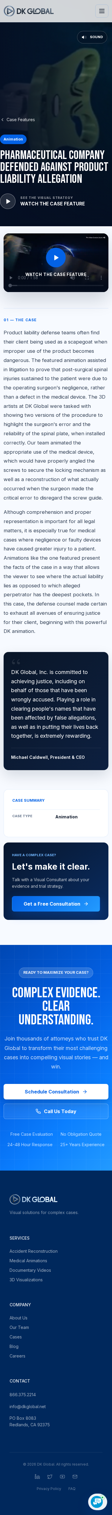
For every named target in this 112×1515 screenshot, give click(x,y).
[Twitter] (50, 1476)
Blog (14, 1346)
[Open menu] (101, 11)
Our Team (19, 1327)
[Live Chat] (97, 1502)
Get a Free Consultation (52, 904)
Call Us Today (60, 1111)
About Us (18, 1317)
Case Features (21, 119)
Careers (17, 1355)
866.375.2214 (23, 1394)
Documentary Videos (30, 1270)
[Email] (75, 1476)
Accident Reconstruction (34, 1251)
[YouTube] (62, 1476)
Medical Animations (28, 1260)
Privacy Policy (49, 1488)
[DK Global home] (29, 11)
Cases (16, 1336)
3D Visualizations (26, 1279)
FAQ (72, 1488)
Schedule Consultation (52, 1092)
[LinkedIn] (37, 1476)
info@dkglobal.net (28, 1406)
